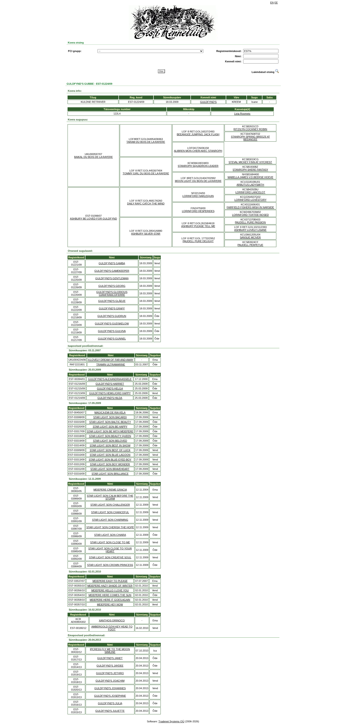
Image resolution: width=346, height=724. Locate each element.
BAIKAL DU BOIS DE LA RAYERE (93, 157)
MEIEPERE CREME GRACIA (110, 489)
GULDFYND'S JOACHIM (110, 680)
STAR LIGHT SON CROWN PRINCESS (110, 565)
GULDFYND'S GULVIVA (112, 331)
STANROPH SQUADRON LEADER (198, 165)
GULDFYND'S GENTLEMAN (112, 278)
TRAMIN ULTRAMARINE (110, 364)
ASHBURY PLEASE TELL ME (198, 226)
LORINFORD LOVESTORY (250, 199)
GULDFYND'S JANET (110, 658)
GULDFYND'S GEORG (111, 285)
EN (272, 2)
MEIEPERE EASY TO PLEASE (110, 581)
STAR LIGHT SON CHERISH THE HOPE (110, 527)
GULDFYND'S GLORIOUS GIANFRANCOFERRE (111, 293)
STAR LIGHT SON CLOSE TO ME (110, 542)
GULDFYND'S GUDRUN (111, 316)
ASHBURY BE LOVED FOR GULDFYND (93, 218)
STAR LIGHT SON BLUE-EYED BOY (110, 459)
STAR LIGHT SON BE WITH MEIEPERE (110, 431)
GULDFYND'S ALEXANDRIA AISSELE (110, 379)
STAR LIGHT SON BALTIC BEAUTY (110, 421)
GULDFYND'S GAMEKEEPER (111, 270)
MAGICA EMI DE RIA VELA (109, 412)
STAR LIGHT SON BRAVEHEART (109, 469)
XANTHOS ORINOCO (112, 620)
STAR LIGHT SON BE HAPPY (110, 426)
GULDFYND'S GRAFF (112, 308)
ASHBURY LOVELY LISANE (250, 229)
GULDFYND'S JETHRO (110, 673)
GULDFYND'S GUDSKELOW (112, 323)
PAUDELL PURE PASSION (250, 222)
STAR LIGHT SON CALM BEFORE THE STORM (110, 497)
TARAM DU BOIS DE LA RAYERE (145, 141)
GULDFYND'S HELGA (110, 388)
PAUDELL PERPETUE (250, 245)
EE (276, 2)
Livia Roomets (242, 113)
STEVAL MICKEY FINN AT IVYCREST (250, 162)
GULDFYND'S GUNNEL (112, 338)
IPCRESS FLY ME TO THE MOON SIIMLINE (110, 650)
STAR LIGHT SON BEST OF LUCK (110, 450)
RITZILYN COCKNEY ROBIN (250, 129)
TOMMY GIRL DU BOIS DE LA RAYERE (146, 173)
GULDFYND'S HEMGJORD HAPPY (110, 393)
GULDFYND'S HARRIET (110, 383)
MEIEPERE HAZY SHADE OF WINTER (110, 585)
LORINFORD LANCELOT (250, 192)
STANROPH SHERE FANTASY (250, 169)
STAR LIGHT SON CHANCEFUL (110, 512)
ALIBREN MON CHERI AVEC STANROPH (198, 150)
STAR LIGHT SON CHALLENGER (110, 504)
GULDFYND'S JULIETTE (110, 710)
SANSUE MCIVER (250, 237)
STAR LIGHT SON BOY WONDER (110, 464)
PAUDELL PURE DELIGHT (198, 241)
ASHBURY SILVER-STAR (145, 233)
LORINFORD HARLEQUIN (198, 196)
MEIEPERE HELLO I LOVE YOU (110, 590)
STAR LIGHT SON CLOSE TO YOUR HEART (110, 550)
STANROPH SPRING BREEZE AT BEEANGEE (250, 138)
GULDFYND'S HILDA (109, 397)
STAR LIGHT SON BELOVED (110, 440)
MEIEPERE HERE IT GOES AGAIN (110, 599)
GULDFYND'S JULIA (110, 703)
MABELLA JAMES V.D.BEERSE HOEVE (250, 177)
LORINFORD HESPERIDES (198, 211)
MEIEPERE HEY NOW (110, 604)
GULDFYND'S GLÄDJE (111, 301)
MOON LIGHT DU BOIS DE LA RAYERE (198, 181)
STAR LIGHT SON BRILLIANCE (110, 473)
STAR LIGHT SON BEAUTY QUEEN (110, 436)
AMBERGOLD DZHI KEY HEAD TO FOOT (112, 628)
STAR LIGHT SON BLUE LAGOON (110, 454)
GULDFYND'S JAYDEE (110, 665)
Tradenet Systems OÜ (171, 721)
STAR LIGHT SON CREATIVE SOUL (110, 557)
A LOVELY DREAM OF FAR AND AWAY (110, 359)
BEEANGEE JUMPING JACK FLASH (198, 134)
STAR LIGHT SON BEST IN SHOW (110, 445)
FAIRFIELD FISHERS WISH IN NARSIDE (250, 207)
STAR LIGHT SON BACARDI (110, 417)
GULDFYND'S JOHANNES (110, 688)
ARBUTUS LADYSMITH (250, 184)
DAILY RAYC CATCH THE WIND (146, 203)
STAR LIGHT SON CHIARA (110, 534)
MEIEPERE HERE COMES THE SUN (110, 595)
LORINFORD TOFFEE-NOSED (250, 214)
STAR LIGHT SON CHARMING (110, 519)
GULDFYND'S (208, 101)
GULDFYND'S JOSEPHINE (110, 695)
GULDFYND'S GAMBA (112, 263)
